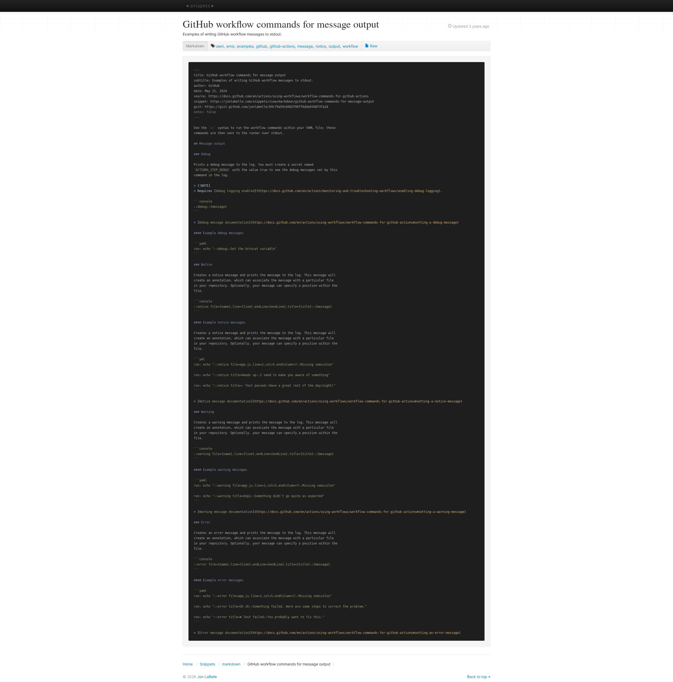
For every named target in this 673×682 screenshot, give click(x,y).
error (230, 46)
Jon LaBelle (207, 676)
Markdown (195, 46)
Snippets (207, 664)
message (305, 46)
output (334, 46)
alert (220, 46)
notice (320, 46)
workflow (350, 46)
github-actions (282, 46)
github (261, 46)
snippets (200, 5)
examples (245, 46)
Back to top (477, 676)
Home (188, 664)
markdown (231, 664)
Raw (373, 46)
